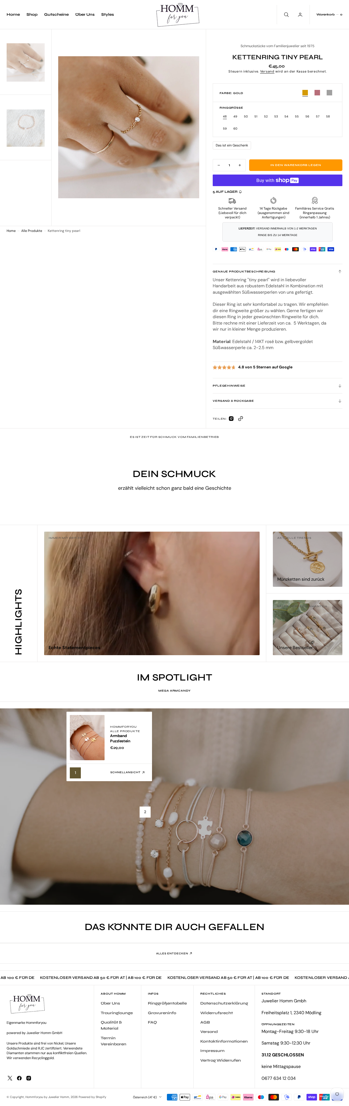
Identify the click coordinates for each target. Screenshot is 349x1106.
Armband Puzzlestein (120, 738)
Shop (32, 14)
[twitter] (10, 1078)
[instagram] (28, 1078)
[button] (329, 14)
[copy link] (240, 420)
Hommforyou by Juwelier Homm (47, 1097)
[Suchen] (286, 14)
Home (11, 231)
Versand (267, 71)
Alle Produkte (31, 231)
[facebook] (19, 1078)
